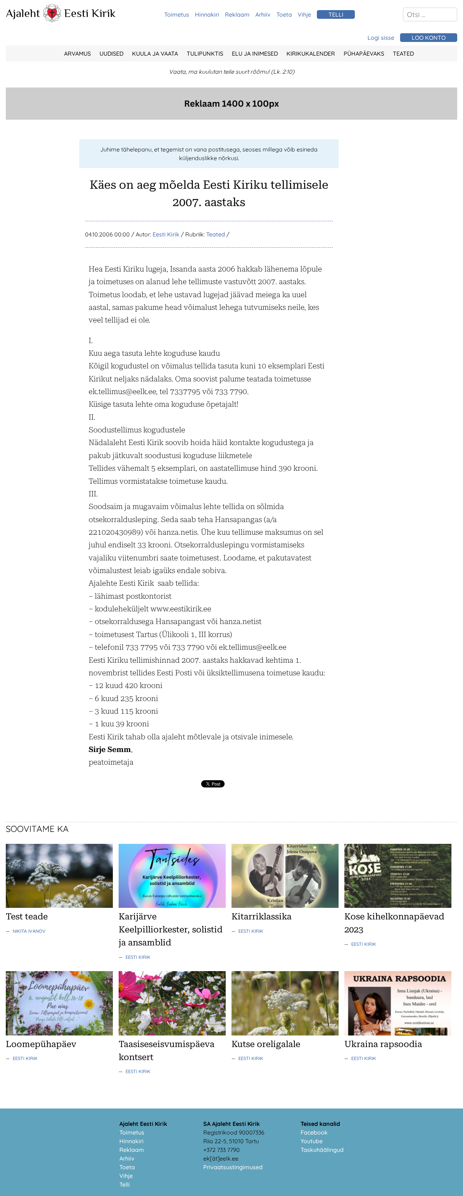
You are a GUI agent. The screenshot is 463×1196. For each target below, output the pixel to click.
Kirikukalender (310, 53)
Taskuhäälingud (322, 1149)
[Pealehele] (52, 20)
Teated (403, 53)
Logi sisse (381, 37)
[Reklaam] (231, 117)
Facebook (314, 1132)
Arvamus (77, 53)
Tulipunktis (205, 53)
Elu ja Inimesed (255, 53)
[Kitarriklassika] (285, 905)
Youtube (312, 1141)
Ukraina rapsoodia (383, 1044)
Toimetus (176, 14)
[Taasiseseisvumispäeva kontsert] (172, 1033)
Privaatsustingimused (233, 1167)
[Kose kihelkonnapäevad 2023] (397, 905)
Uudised (111, 53)
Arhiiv (263, 14)
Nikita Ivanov (29, 931)
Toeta (284, 14)
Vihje (304, 14)
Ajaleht (23, 13)
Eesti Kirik (90, 13)
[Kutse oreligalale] (285, 1033)
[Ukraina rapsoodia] (397, 1033)
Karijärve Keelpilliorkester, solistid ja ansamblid (170, 929)
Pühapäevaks (364, 53)
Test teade (27, 916)
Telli (124, 1184)
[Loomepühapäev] (59, 1033)
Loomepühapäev (41, 1044)
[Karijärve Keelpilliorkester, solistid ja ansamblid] (172, 905)
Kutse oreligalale (266, 1044)
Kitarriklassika (262, 916)
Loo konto (429, 37)
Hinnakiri (207, 14)
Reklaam (237, 14)
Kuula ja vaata (155, 53)
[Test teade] (59, 905)
